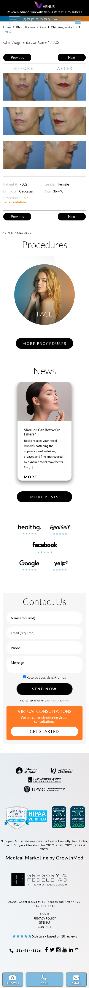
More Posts (44, 497)
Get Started (44, 731)
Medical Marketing (27, 858)
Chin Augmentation (16, 200)
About (44, 914)
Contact (44, 927)
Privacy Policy (44, 918)
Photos (12, 983)
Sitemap (44, 922)
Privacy (55, 700)
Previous (17, 57)
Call (44, 983)
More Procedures (44, 344)
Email (76, 983)
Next (71, 57)
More (30, 477)
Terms (65, 700)
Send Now (44, 689)
